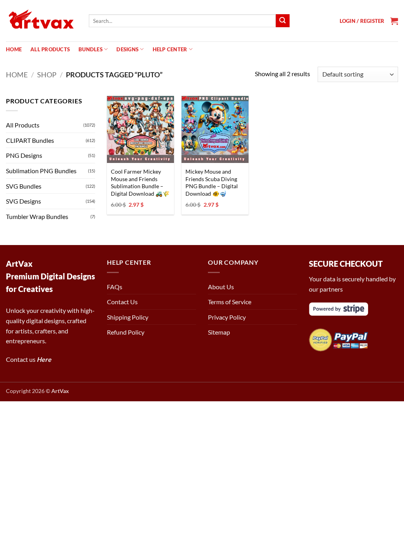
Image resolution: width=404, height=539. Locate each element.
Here (44, 359)
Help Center (170, 49)
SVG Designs (23, 201)
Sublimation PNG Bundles (41, 170)
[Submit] (282, 21)
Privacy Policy (227, 317)
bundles (91, 49)
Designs (127, 49)
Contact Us (122, 301)
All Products (50, 49)
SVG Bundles (23, 186)
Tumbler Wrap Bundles (37, 216)
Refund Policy (125, 332)
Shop (46, 74)
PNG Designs (24, 155)
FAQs (114, 286)
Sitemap (219, 332)
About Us (221, 286)
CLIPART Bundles (30, 140)
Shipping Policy (127, 317)
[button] (362, 21)
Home (14, 49)
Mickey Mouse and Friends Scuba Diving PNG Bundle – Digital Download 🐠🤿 (211, 182)
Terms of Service (229, 301)
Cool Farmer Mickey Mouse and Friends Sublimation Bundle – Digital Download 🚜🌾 (140, 182)
